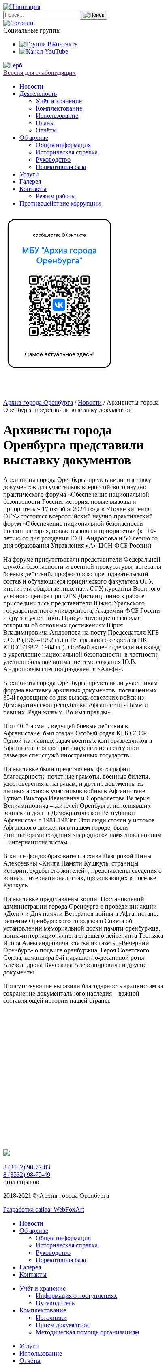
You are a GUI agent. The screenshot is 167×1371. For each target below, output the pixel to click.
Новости (31, 86)
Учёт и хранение (59, 101)
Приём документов (62, 1324)
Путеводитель (55, 1302)
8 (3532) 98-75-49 (26, 1174)
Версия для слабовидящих (39, 72)
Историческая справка (67, 152)
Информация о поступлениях (76, 1295)
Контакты (33, 188)
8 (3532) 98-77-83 (26, 1167)
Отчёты (46, 130)
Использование (57, 115)
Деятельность (38, 93)
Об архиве (33, 137)
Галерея (30, 181)
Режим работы (56, 196)
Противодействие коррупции (60, 203)
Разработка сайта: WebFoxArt (43, 1209)
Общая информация (63, 144)
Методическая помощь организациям (87, 1332)
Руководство (53, 159)
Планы (45, 122)
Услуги (29, 174)
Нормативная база (61, 166)
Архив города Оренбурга (38, 402)
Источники (51, 1317)
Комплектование (59, 108)
